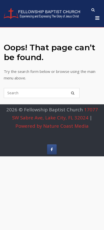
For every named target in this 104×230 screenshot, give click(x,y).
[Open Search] (93, 10)
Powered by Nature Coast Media (52, 126)
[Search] (73, 93)
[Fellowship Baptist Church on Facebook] (52, 149)
